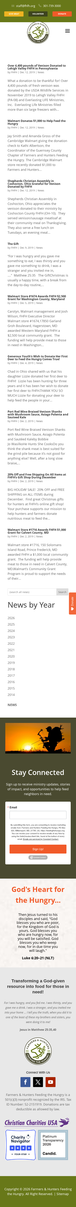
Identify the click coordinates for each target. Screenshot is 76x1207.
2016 (11, 682)
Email (13, 807)
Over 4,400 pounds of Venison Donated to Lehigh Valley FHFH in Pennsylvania (37, 67)
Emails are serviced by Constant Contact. (41, 839)
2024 (11, 631)
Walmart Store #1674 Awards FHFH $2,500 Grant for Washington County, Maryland (37, 297)
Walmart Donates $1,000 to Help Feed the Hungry (37, 122)
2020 (11, 656)
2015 (11, 688)
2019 (11, 663)
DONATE (62, 13)
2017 (11, 675)
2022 (11, 643)
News (41, 72)
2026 (11, 618)
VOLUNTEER (38, 13)
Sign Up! (38, 849)
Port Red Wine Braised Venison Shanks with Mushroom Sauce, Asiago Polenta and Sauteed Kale (38, 414)
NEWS (12, 705)
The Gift (13, 244)
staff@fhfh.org (25, 6)
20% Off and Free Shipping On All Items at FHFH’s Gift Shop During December (37, 476)
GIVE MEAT (14, 13)
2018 (11, 669)
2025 (11, 624)
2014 (11, 695)
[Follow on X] (38, 1082)
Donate (72, 601)
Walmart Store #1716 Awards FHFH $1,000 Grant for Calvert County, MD (37, 531)
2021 (11, 650)
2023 (11, 637)
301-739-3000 (52, 6)
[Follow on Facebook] (25, 1082)
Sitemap (63, 1194)
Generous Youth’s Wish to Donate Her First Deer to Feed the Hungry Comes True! (38, 357)
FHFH (14, 72)
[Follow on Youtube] (50, 1082)
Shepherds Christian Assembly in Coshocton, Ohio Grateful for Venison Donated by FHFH (34, 184)
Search (62, 592)
